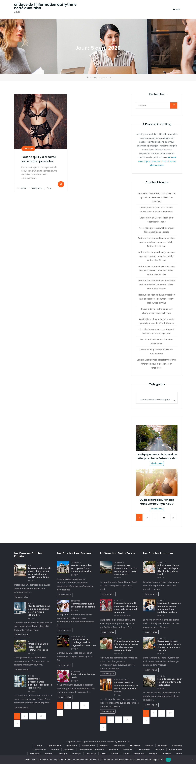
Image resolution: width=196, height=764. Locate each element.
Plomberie (139, 753)
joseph (21, 188)
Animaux (104, 745)
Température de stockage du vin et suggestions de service (83, 642)
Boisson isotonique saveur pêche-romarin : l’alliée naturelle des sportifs (169, 645)
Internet (49, 753)
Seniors (118, 638)
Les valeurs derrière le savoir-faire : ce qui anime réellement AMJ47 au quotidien (156, 197)
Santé (179, 753)
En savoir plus (21, 597)
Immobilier (35, 753)
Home (176, 9)
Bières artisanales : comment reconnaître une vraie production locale (126, 687)
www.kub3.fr (124, 741)
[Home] (88, 77)
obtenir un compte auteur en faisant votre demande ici (157, 161)
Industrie (159, 749)
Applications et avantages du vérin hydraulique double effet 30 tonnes (156, 321)
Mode (126, 753)
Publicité (119, 600)
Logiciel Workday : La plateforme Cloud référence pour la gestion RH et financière (156, 363)
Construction (39, 749)
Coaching (177, 745)
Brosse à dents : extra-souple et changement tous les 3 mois (156, 311)
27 (170, 713)
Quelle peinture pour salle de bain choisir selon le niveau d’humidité (156, 209)
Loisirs (103, 753)
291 (41, 716)
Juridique (62, 753)
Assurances (119, 745)
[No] (192, 759)
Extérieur (113, 749)
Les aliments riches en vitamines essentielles (156, 341)
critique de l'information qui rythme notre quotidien (45, 6)
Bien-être (33, 641)
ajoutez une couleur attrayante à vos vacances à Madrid (81, 568)
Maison (32, 565)
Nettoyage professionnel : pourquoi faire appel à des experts (156, 230)
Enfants (55, 749)
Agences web (54, 745)
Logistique (91, 753)
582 (164, 517)
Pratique (161, 562)
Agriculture (71, 745)
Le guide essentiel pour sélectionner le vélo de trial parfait (169, 682)
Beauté (149, 745)
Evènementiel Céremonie (91, 749)
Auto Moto (135, 745)
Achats (38, 745)
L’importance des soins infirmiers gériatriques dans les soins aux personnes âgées (126, 645)
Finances (127, 749)
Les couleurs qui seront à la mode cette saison (156, 351)
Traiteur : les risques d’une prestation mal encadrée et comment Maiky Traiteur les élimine (156, 242)
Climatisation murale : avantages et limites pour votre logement (156, 331)
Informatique (175, 749)
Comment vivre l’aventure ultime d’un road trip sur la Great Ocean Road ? (125, 570)
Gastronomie (78, 636)
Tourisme (76, 562)
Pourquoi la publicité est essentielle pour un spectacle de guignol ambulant (126, 608)
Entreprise (69, 749)
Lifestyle (28, 148)
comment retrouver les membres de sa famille (83, 605)
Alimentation (78, 671)
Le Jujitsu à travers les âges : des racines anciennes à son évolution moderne (169, 608)
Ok (168, 759)
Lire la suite (156, 463)
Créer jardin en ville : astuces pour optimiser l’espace (156, 219)
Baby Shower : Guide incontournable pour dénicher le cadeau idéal (168, 570)
